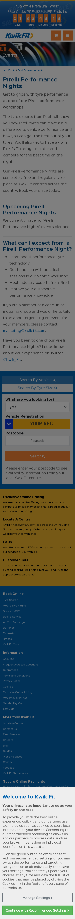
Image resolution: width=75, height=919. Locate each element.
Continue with (36, 910)
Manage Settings (37, 898)
